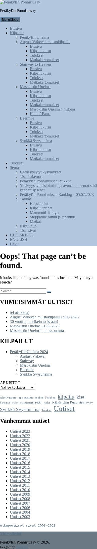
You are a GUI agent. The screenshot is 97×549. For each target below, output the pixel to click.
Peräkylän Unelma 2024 (29, 352)
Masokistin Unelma (35, 365)
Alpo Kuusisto (8, 397)
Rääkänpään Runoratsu (68, 402)
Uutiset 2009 (20, 494)
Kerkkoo (50, 397)
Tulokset (46, 410)
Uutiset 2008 (20, 499)
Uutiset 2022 (20, 436)
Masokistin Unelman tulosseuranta (37, 330)
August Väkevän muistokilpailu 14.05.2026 (44, 317)
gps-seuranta (26, 397)
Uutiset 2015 (20, 467)
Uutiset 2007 (20, 503)
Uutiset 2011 (20, 485)
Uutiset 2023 (20, 431)
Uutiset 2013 (20, 476)
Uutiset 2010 (20, 490)
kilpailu (66, 397)
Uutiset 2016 (20, 463)
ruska (47, 402)
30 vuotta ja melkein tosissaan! (34, 321)
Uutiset (64, 408)
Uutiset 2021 (20, 440)
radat (15, 402)
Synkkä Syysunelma (36, 374)
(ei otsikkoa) (19, 312)
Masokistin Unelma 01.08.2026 (34, 326)
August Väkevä (32, 356)
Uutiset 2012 (20, 481)
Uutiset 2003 (20, 517)
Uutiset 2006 (20, 508)
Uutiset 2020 (20, 445)
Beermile (27, 370)
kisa (80, 397)
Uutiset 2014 (20, 472)
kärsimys (5, 402)
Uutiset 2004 (20, 512)
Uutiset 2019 (20, 449)
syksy (89, 402)
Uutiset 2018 (20, 454)
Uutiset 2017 (20, 458)
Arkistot (10, 383)
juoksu (39, 397)
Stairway (27, 361)
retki (38, 402)
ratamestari (26, 402)
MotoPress (22, 547)
